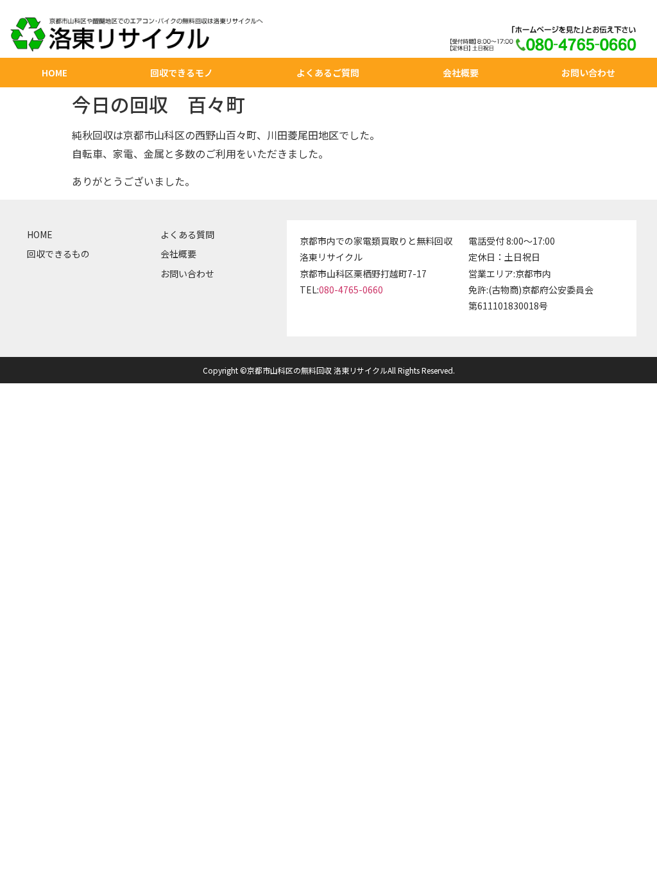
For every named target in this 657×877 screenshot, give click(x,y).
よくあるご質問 (327, 72)
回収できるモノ (181, 72)
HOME (54, 72)
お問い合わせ (588, 72)
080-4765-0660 (351, 289)
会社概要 (461, 72)
